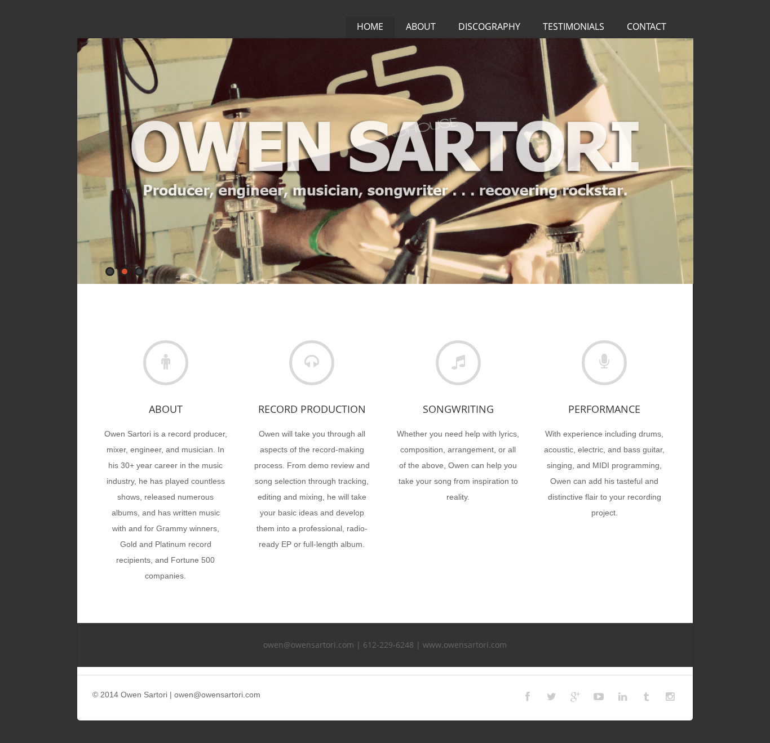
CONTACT (646, 26)
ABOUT (421, 26)
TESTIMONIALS (573, 26)
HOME (370, 26)
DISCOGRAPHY (489, 26)
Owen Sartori (109, 28)
